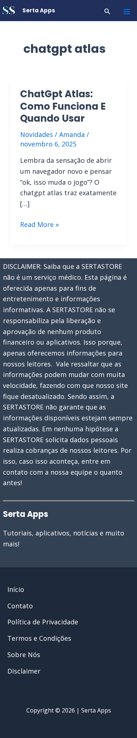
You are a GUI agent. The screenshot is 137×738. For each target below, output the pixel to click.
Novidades (36, 134)
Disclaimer (24, 671)
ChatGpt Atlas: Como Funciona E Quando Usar (63, 106)
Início (15, 589)
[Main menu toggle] (126, 11)
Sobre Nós (23, 654)
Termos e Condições (39, 638)
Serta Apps (38, 10)
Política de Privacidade (42, 621)
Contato (20, 605)
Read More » (39, 225)
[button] (107, 11)
